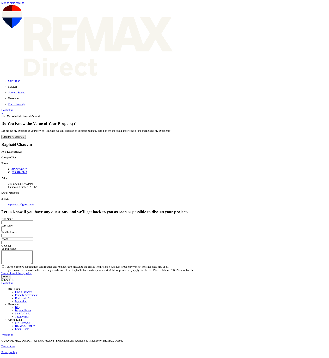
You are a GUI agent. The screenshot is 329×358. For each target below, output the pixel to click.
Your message (8, 248)
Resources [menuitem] (13, 98)
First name (7, 218)
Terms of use (8, 273)
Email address (8, 232)
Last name (7, 225)
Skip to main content (12, 2)
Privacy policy (24, 273)
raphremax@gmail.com (21, 204)
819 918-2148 (19, 172)
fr (2, 113)
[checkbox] (164, 266)
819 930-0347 (19, 169)
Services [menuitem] (12, 86)
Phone (4, 238)
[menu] (168, 86)
